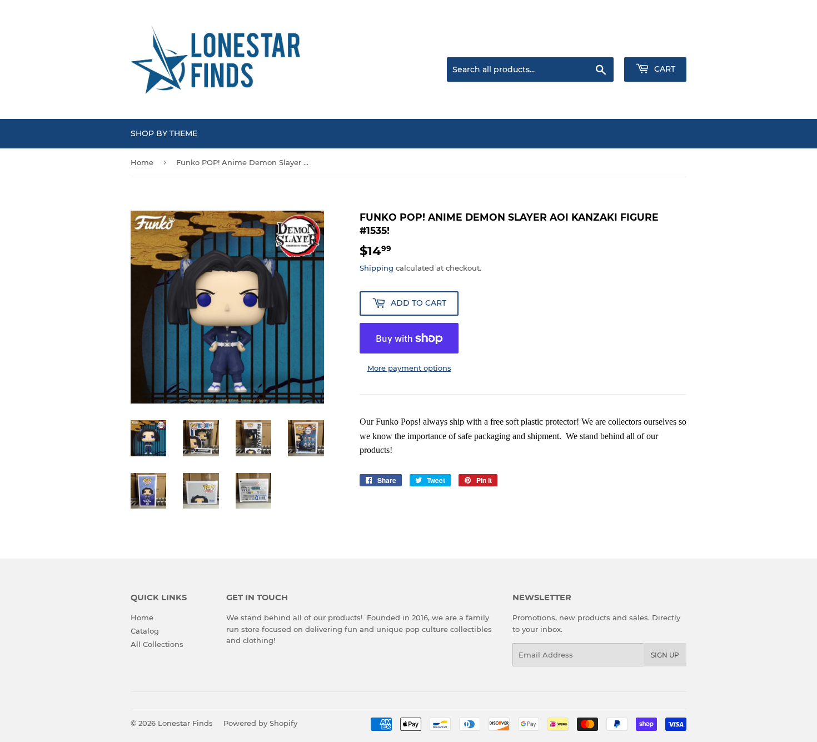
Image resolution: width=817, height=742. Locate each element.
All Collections (157, 644)
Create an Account (655, 43)
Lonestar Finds (185, 723)
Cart (663, 69)
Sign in (598, 43)
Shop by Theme (164, 133)
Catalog (145, 630)
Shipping (376, 267)
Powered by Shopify (260, 723)
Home (142, 162)
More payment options (409, 367)
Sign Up (665, 655)
